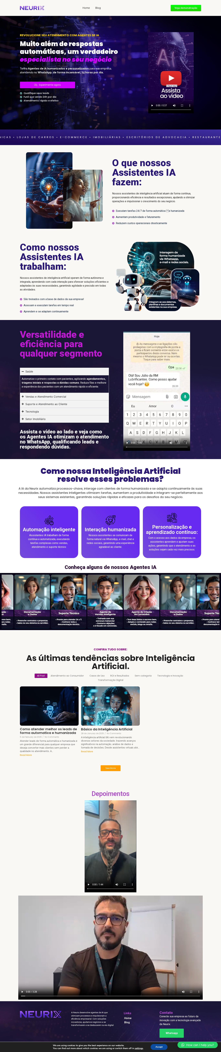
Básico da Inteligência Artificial (106, 729)
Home (86, 7)
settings (139, 1048)
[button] (197, 1045)
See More (110, 768)
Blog (98, 7)
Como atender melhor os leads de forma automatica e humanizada (48, 731)
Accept (159, 1046)
